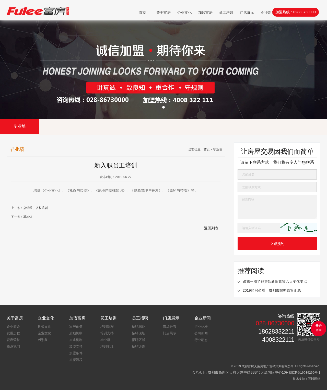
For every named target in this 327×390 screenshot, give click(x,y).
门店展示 (247, 12)
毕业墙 (20, 126)
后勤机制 (76, 333)
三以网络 (314, 379)
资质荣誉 (13, 340)
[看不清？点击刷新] (298, 228)
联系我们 (13, 346)
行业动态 (201, 340)
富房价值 (76, 326)
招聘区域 (138, 340)
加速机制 (76, 340)
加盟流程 (76, 360)
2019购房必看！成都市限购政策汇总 (272, 290)
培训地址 (107, 346)
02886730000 (304, 12)
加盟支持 (76, 346)
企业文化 (184, 12)
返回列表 (211, 228)
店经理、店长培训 (35, 208)
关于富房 (163, 12)
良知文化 (44, 326)
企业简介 (13, 326)
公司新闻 (201, 333)
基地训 (27, 217)
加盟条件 (76, 353)
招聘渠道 (138, 346)
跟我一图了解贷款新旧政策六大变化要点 (275, 281)
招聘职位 (138, 326)
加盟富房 (205, 12)
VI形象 (43, 340)
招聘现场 (138, 333)
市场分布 (169, 326)
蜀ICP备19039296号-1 (304, 372)
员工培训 (226, 12)
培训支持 (107, 333)
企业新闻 (268, 12)
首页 (142, 12)
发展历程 (13, 333)
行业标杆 (201, 326)
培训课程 (107, 326)
